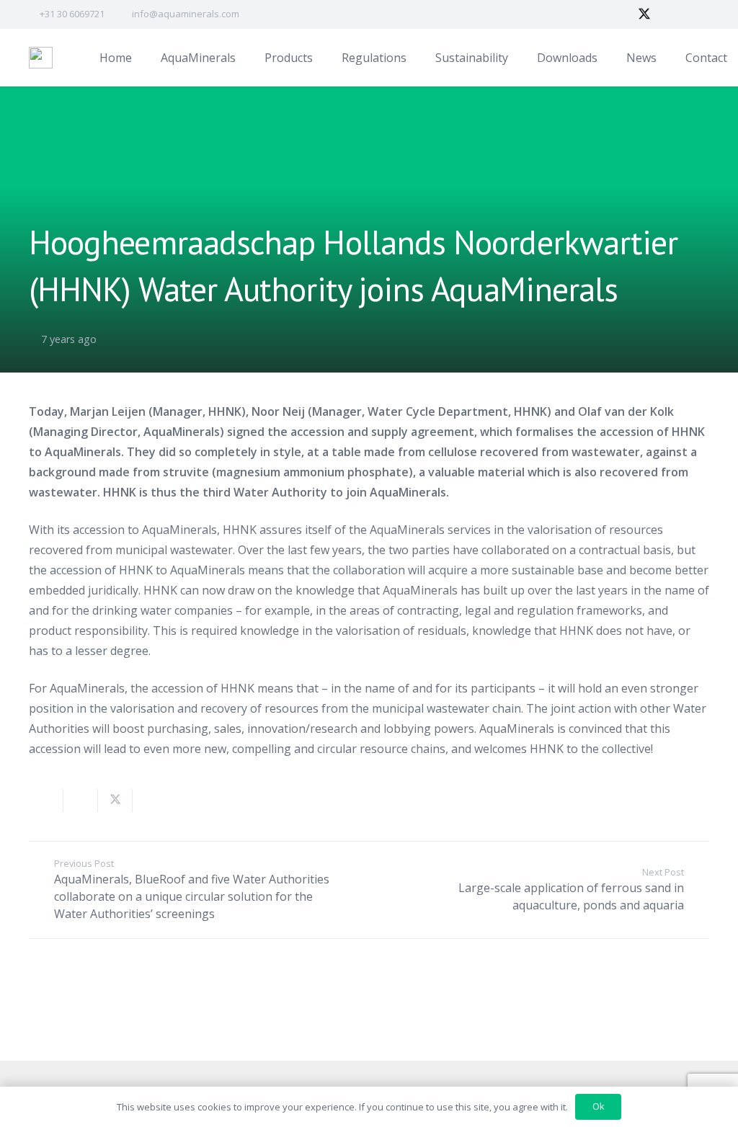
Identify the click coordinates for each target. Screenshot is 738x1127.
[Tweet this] (115, 800)
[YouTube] (696, 14)
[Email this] (46, 800)
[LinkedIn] (670, 14)
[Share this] (80, 800)
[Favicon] (41, 57)
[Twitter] (644, 14)
